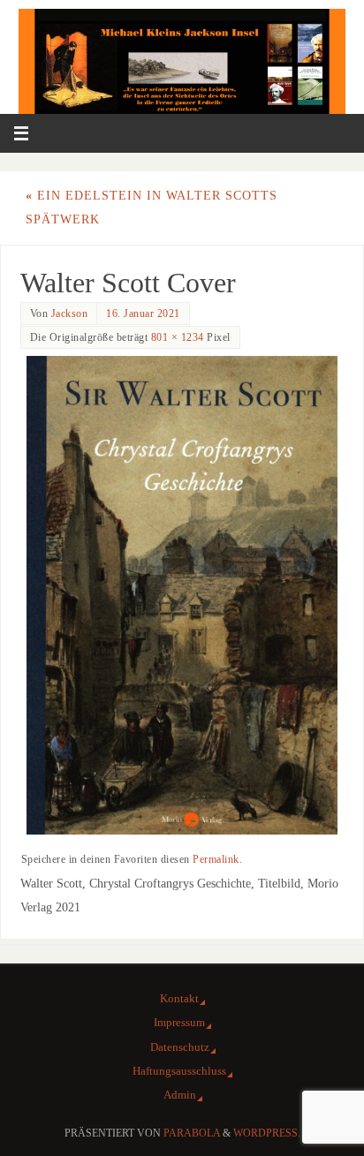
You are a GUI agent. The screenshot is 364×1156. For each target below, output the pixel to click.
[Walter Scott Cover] (182, 595)
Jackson (69, 313)
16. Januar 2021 (143, 313)
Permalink (216, 859)
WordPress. (266, 1133)
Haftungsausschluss (179, 1070)
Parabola (191, 1133)
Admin (179, 1094)
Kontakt (179, 998)
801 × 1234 (177, 337)
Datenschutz (179, 1047)
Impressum (179, 1022)
